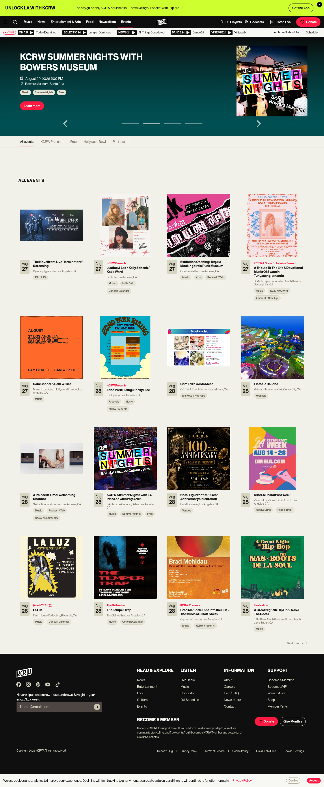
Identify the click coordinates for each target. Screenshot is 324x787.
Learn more (32, 106)
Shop (271, 700)
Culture (142, 700)
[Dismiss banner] (319, 4)
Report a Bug (165, 751)
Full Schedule (190, 700)
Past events (121, 141)
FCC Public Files (264, 751)
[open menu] (6, 22)
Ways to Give (276, 693)
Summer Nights (44, 92)
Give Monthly (292, 721)
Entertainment (147, 686)
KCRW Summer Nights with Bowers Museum (81, 62)
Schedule (312, 32)
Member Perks (278, 706)
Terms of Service (213, 751)
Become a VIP (277, 686)
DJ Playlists (233, 22)
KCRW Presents (52, 141)
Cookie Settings (294, 751)
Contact (230, 706)
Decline (293, 780)
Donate (311, 22)
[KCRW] (24, 676)
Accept (313, 780)
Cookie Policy (238, 751)
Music (28, 22)
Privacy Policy (186, 751)
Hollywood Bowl (95, 141)
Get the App (301, 8)
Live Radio (188, 680)
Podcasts (257, 22)
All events (27, 141)
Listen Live (283, 22)
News (41, 22)
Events (126, 22)
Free (61, 92)
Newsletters (107, 22)
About (228, 680)
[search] (16, 22)
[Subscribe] (97, 707)
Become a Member (281, 680)
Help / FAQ (231, 693)
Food (89, 22)
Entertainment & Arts (66, 22)
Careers (229, 686)
